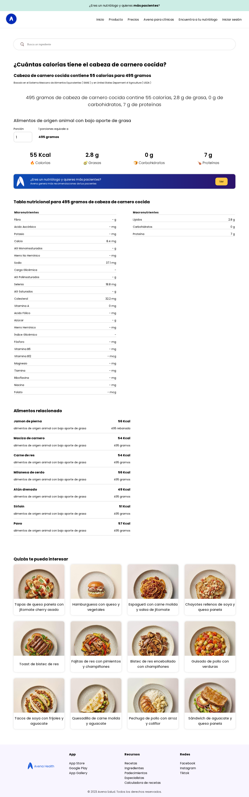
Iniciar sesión (232, 19)
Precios (133, 19)
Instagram (188, 768)
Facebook (187, 763)
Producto (116, 19)
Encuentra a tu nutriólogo (198, 19)
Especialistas (134, 778)
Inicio (100, 19)
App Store (77, 763)
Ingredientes (134, 768)
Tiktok (184, 773)
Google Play (78, 768)
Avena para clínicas (159, 19)
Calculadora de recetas (142, 782)
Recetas (130, 763)
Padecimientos (135, 773)
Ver (221, 181)
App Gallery (78, 773)
